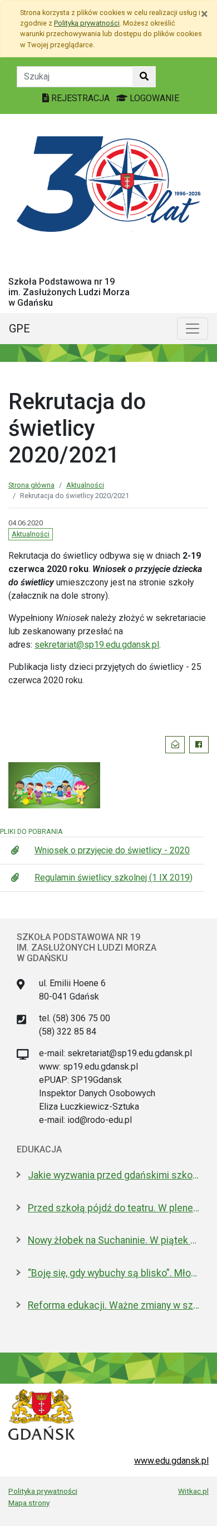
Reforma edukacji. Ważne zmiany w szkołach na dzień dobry (114, 1305)
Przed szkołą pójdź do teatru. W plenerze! (114, 1208)
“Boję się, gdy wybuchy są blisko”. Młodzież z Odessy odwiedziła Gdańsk (114, 1273)
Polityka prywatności (42, 1491)
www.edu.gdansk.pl (171, 1460)
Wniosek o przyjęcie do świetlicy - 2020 (112, 850)
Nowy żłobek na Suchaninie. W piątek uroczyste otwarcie (114, 1240)
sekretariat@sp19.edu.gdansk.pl (96, 644)
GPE (19, 328)
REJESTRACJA (80, 98)
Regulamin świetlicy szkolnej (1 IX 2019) (113, 877)
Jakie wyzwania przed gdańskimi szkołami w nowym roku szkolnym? (114, 1175)
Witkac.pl (193, 1491)
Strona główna (31, 485)
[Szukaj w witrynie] (144, 76)
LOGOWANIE (153, 98)
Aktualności (85, 485)
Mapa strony (29, 1502)
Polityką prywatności (87, 23)
